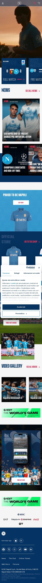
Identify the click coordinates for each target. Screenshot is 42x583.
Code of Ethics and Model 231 (19, 578)
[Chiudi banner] (39, 267)
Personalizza (20, 313)
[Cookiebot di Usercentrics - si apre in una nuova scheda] (26, 267)
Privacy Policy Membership (26, 574)
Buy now (20, 203)
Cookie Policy (5, 578)
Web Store (6, 564)
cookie (13, 283)
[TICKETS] (10, 346)
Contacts (4, 580)
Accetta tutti (21, 307)
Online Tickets (24, 558)
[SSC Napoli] (19, 3)
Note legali (5, 574)
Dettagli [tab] (17, 273)
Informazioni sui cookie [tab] (32, 273)
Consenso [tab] (6, 273)
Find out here (21, 480)
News (4, 558)
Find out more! (11, 322)
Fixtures (16, 564)
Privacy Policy (13, 574)
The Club (12, 558)
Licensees (32, 578)
